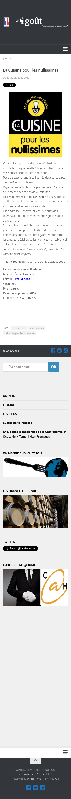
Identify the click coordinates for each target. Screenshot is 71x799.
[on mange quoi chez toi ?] (35, 476)
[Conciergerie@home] (35, 604)
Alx (57, 779)
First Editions (21, 279)
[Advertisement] (37, 310)
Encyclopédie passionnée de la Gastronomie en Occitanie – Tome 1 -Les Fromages (35, 434)
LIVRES (7, 59)
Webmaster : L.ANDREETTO (36, 774)
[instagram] (65, 350)
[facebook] (53, 350)
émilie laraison (36, 328)
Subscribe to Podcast (17, 423)
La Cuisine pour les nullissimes (19, 333)
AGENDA (9, 396)
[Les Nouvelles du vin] (35, 527)
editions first (19, 328)
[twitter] (59, 350)
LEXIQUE (9, 405)
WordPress (34, 779)
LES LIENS (10, 414)
